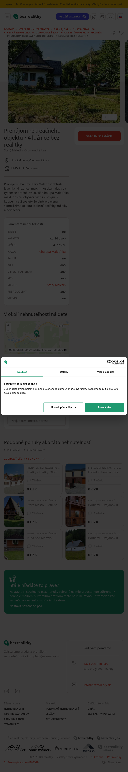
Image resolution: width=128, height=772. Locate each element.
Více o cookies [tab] (105, 371)
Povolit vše (104, 407)
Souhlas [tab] (22, 371)
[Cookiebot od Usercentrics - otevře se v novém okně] (109, 362)
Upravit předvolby (61, 407)
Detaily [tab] (64, 371)
